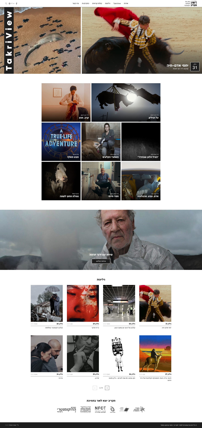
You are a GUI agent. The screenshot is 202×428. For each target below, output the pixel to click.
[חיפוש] (6, 3)
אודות (126, 3)
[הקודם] (95, 388)
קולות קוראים (97, 3)
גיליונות (107, 3)
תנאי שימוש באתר (166, 425)
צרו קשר (75, 3)
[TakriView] (40, 40)
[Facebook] (16, 4)
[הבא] (107, 388)
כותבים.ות (85, 3)
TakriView (117, 4)
